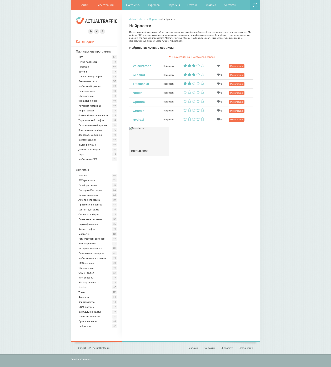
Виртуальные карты (89, 311)
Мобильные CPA (87, 159)
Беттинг (82, 71)
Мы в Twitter (96, 31)
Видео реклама (87, 144)
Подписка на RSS (90, 31)
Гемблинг (83, 66)
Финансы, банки (87, 100)
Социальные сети (88, 195)
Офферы (154, 5)
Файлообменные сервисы (93, 115)
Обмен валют (86, 272)
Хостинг (82, 175)
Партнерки (133, 5)
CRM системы (86, 307)
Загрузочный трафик (90, 130)
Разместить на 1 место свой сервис (193, 56)
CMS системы (86, 263)
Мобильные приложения (92, 258)
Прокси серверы (87, 321)
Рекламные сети (87, 81)
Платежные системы (90, 219)
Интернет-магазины (89, 105)
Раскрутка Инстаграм (90, 190)
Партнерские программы (94, 51)
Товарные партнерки (90, 76)
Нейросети (84, 326)
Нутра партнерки (88, 61)
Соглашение (246, 348)
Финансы (83, 297)
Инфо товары (86, 110)
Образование (86, 96)
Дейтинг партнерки (89, 149)
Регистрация (105, 5)
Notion (137, 93)
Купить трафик (86, 229)
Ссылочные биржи (88, 214)
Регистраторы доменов (91, 238)
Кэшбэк (82, 287)
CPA (80, 57)
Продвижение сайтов (90, 204)
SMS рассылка (86, 180)
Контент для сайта (88, 209)
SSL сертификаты (88, 282)
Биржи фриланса (88, 224)
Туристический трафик (91, 120)
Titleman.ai (140, 84)
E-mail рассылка (87, 185)
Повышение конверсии (91, 253)
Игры (81, 154)
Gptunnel (138, 102)
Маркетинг (84, 233)
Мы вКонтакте (102, 31)
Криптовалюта (86, 302)
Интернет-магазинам (90, 248)
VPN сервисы (85, 277)
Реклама (210, 5)
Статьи (192, 5)
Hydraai (137, 119)
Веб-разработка (87, 243)
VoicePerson (141, 66)
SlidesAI (138, 75)
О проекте (227, 348)
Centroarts (86, 359)
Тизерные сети (86, 91)
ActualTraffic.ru (137, 19)
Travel (81, 292)
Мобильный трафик (89, 86)
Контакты (230, 5)
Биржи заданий (87, 139)
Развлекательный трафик (92, 125)
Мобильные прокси (89, 316)
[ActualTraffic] (96, 21)
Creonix (137, 110)
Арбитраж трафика (89, 199)
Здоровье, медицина (90, 134)
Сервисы (174, 5)
